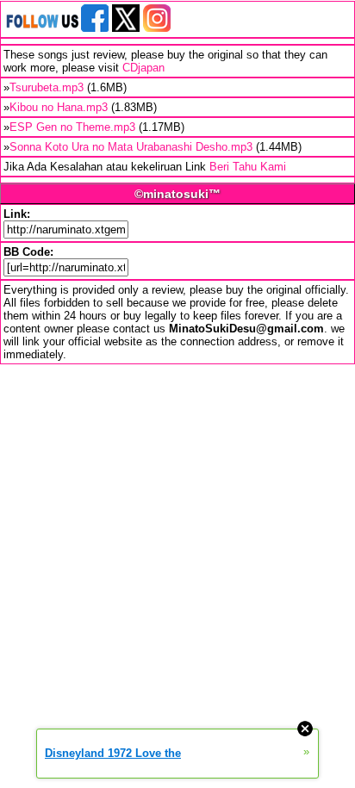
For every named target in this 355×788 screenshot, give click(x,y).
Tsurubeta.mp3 (46, 87)
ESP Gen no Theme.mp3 (72, 127)
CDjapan (143, 67)
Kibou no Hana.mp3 (58, 107)
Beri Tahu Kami (247, 166)
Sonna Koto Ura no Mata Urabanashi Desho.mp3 (130, 146)
